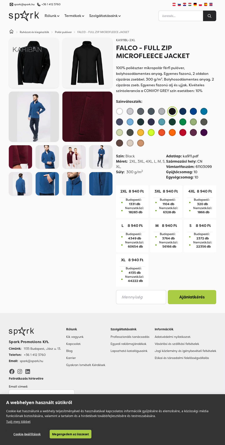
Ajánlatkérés (192, 297)
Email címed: (18, 386)
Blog (69, 351)
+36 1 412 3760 (51, 4)
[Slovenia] (179, 4)
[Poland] (200, 4)
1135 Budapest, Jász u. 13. (42, 349)
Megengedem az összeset (70, 434)
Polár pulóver (63, 32)
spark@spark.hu (31, 361)
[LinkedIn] (28, 371)
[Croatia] (184, 4)
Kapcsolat (73, 344)
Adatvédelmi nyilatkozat (173, 337)
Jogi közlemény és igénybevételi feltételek (185, 351)
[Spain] (205, 4)
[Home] (11, 32)
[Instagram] (20, 371)
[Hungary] (190, 4)
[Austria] (174, 4)
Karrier (71, 358)
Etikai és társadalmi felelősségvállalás (182, 358)
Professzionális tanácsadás (130, 337)
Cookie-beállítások (27, 434)
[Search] (209, 16)
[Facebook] (12, 371)
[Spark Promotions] (24, 16)
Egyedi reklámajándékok (128, 344)
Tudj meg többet (18, 421)
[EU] (212, 4)
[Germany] (195, 4)
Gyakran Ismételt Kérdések (85, 365)
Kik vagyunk (74, 337)
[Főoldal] (35, 331)
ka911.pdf (182, 156)
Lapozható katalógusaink (129, 351)
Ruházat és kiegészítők (34, 32)
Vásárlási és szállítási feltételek (177, 344)
